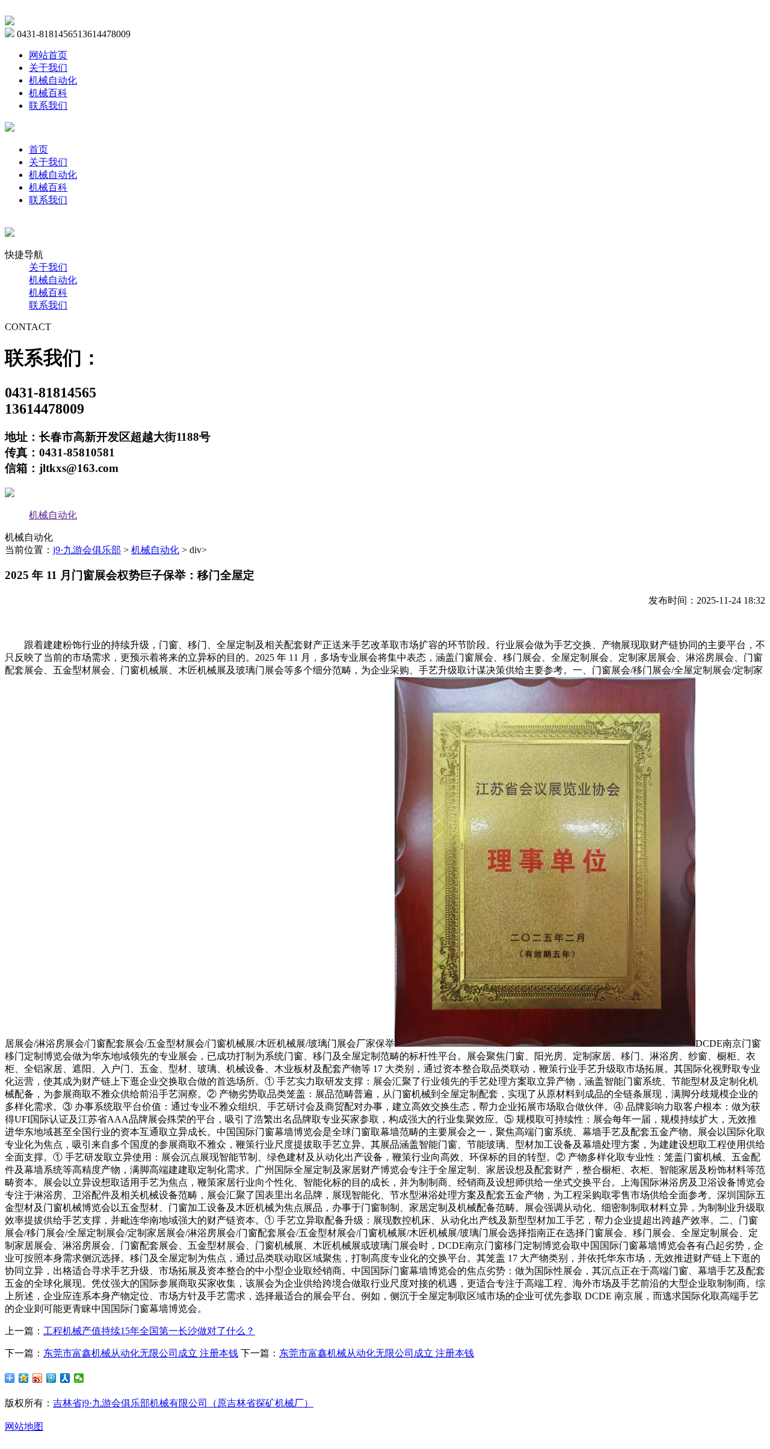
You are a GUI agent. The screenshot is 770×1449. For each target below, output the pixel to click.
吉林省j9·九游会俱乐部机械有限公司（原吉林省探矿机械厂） (183, 1403)
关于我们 (48, 68)
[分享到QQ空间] (24, 1378)
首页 (38, 149)
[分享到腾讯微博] (51, 1378)
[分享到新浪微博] (37, 1378)
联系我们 (48, 105)
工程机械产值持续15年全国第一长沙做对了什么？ (149, 1331)
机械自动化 (53, 80)
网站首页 (48, 55)
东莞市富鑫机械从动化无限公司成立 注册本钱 (140, 1353)
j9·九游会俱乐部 (87, 550)
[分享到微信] (79, 1378)
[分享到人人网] (65, 1378)
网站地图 (24, 1426)
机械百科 (48, 93)
